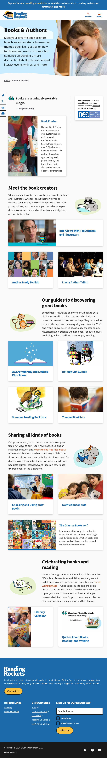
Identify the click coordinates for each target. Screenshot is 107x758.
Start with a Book (40, 723)
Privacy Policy (10, 752)
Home (7, 80)
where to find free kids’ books (50, 449)
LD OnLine (37, 715)
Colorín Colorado (40, 711)
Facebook (85, 750)
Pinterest (92, 750)
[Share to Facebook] (3, 96)
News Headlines (11, 711)
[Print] (3, 113)
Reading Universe (41, 719)
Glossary (8, 707)
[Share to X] (3, 102)
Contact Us (13, 691)
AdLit (35, 707)
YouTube (100, 750)
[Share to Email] (3, 108)
